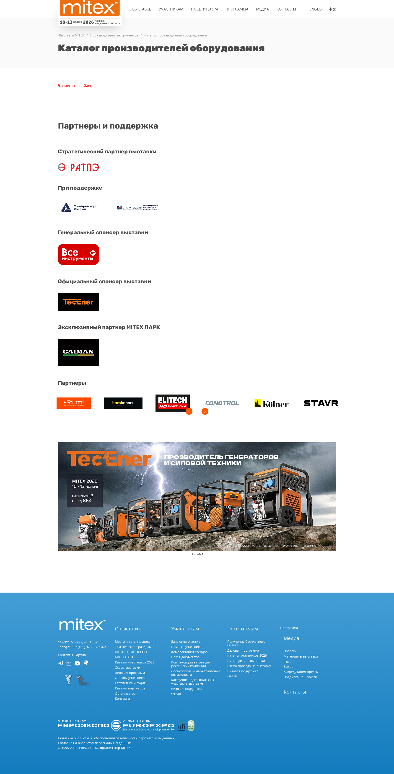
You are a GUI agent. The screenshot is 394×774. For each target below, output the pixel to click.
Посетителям (204, 9)
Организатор (125, 693)
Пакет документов (185, 657)
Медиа (262, 9)
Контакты (286, 9)
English (316, 9)
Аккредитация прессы (301, 672)
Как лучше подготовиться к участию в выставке (192, 682)
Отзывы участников (130, 678)
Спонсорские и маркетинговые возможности (195, 673)
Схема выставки (127, 667)
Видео (288, 666)
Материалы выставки (301, 656)
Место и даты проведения (135, 641)
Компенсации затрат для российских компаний (191, 664)
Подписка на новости (300, 677)
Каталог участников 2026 (134, 662)
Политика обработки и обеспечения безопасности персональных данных (116, 738)
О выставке (140, 9)
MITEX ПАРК (124, 657)
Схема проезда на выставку (249, 666)
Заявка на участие (185, 641)
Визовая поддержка (186, 688)
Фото (287, 661)
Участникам (171, 9)
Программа (237, 9)
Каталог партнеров (130, 688)
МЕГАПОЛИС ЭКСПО (131, 652)
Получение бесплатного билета (246, 643)
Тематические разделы (133, 647)
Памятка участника (186, 647)
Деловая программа (131, 673)
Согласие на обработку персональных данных (94, 743)
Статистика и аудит (130, 683)
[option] (73, 404)
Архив (81, 655)
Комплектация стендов (189, 652)
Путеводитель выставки (246, 660)
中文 (332, 9)
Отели (176, 693)
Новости (290, 651)
